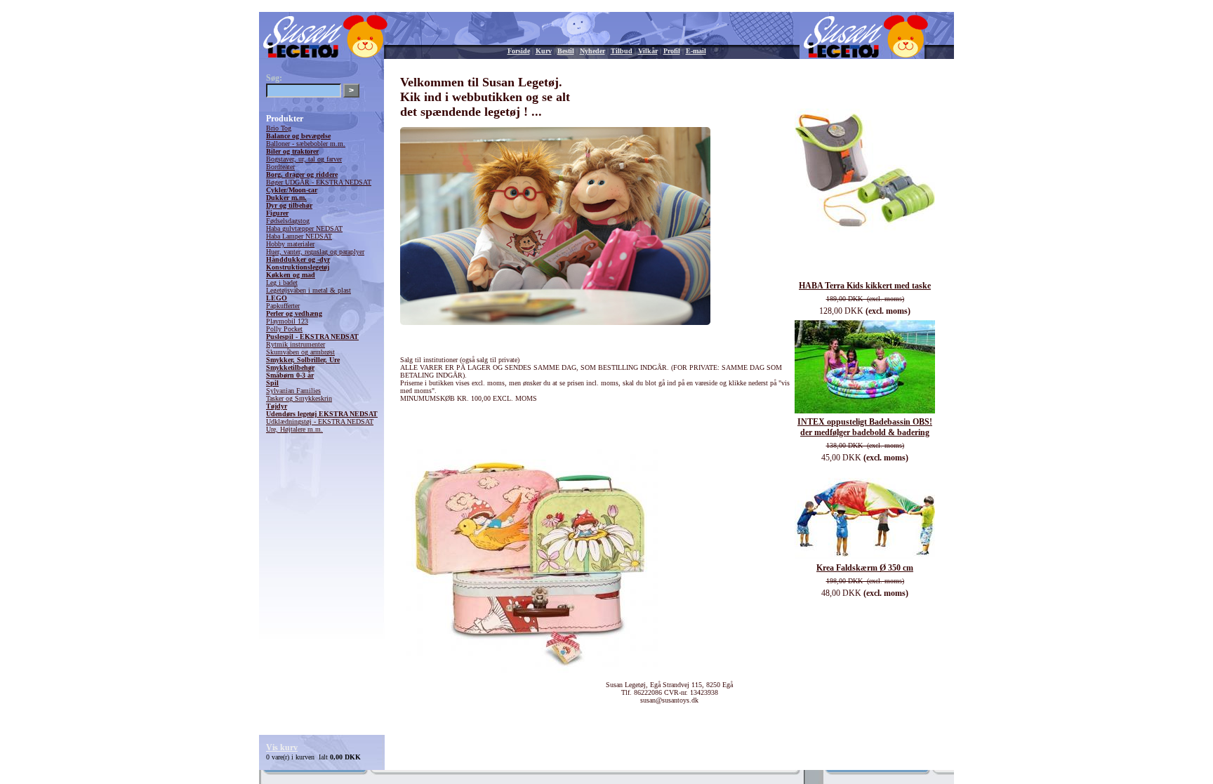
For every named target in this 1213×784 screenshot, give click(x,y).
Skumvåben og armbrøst (300, 352)
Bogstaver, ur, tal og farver (304, 159)
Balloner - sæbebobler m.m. (305, 143)
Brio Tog (278, 128)
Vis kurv (282, 747)
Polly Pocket (284, 329)
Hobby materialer (290, 244)
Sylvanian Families (293, 390)
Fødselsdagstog (288, 221)
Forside (519, 51)
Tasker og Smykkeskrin (299, 398)
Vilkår (648, 51)
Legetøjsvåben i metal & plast (308, 290)
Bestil (565, 51)
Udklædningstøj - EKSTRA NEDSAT (319, 421)
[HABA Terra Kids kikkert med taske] (865, 275)
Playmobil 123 (287, 321)
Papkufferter (283, 306)
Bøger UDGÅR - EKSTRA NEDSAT (318, 182)
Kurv (544, 51)
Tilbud (621, 51)
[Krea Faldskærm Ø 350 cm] (865, 557)
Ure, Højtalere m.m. (294, 429)
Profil (671, 51)
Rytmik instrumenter (295, 344)
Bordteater (280, 167)
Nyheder (592, 51)
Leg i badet (282, 282)
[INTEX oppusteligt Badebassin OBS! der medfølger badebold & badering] (865, 411)
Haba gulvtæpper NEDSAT (304, 228)
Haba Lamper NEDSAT (299, 236)
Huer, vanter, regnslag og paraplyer (315, 251)
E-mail (696, 51)
